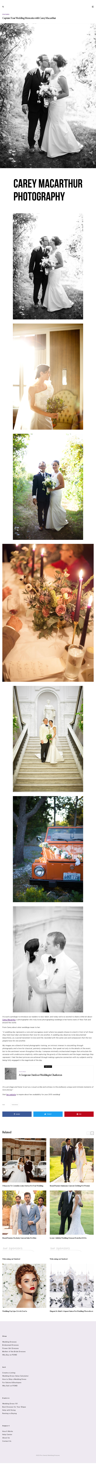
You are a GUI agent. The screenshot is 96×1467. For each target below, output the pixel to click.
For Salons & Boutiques (11, 1382)
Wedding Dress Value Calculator (15, 1376)
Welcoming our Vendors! (11, 1259)
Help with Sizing (9, 1410)
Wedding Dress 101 (10, 1404)
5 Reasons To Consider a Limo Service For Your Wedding (22, 1186)
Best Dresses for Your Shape (14, 1407)
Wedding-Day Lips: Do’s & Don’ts (14, 1311)
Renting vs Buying (9, 1413)
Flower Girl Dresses (10, 1348)
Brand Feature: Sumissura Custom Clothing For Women (70, 1186)
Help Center (7, 1434)
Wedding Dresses (9, 1342)
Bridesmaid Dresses (10, 1345)
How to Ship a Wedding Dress (14, 1379)
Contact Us (6, 1441)
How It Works (7, 1431)
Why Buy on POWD (9, 1355)
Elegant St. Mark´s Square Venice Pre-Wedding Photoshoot (71, 1311)
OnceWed (15, 1104)
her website (11, 1094)
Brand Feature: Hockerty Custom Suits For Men (19, 1238)
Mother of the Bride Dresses (14, 1351)
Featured (5, 14)
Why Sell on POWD (10, 1386)
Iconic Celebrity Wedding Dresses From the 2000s (68, 1238)
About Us (6, 1438)
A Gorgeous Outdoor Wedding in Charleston (40, 1075)
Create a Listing (8, 1373)
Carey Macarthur (9, 1020)
